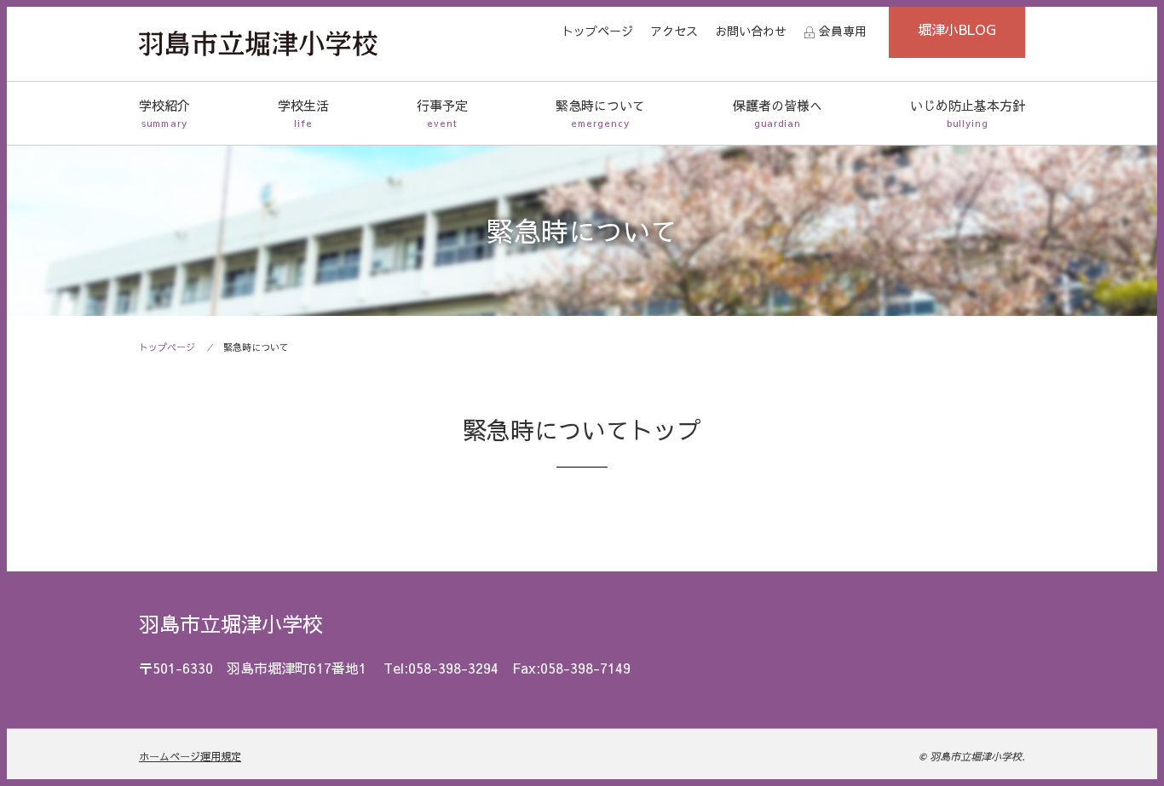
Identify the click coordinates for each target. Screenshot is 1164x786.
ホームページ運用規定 (190, 756)
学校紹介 (164, 112)
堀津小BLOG (957, 29)
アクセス (674, 30)
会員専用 (843, 30)
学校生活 (303, 112)
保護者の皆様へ (777, 112)
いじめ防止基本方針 (967, 112)
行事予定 (442, 112)
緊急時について (600, 112)
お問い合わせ (751, 30)
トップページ (597, 30)
